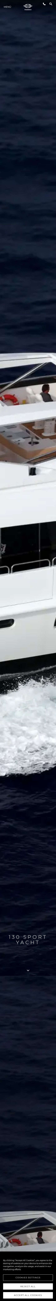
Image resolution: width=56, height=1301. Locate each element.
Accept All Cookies (28, 1295)
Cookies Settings (28, 1277)
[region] (28, 1276)
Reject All (28, 1286)
